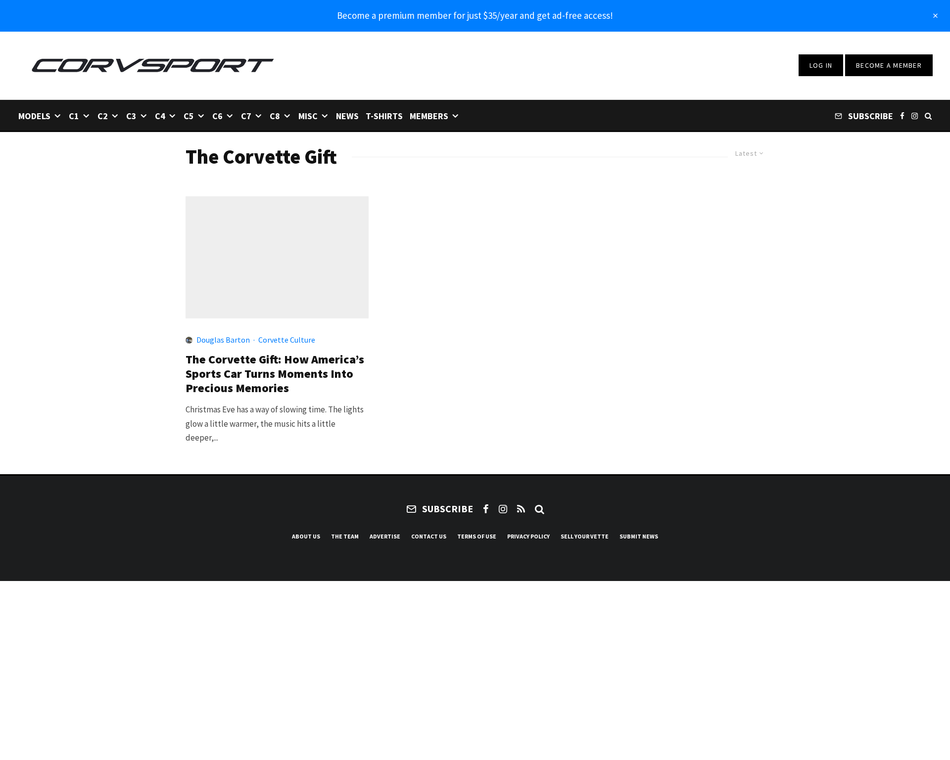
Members (429, 116)
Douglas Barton (223, 340)
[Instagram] (914, 115)
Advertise (385, 536)
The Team (345, 536)
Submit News (638, 536)
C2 (102, 116)
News (347, 116)
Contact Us (428, 536)
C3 (131, 116)
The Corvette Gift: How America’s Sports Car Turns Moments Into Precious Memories (275, 374)
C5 (189, 116)
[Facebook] (902, 115)
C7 (246, 116)
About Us (306, 536)
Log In (821, 65)
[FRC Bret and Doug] (277, 257)
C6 (217, 116)
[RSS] (521, 509)
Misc (308, 116)
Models (34, 116)
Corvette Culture (286, 340)
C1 (74, 116)
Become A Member (889, 65)
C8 (275, 116)
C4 (160, 116)
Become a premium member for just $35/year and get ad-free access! (475, 15)
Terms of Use (476, 536)
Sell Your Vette (585, 536)
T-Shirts (384, 116)
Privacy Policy (528, 536)
